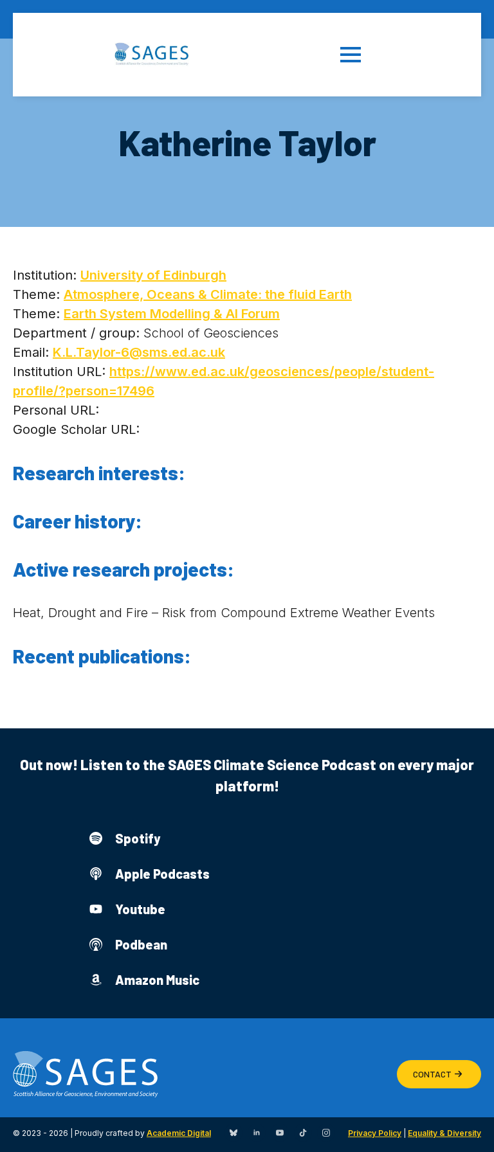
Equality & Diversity (444, 1133)
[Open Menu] (360, 54)
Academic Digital (179, 1133)
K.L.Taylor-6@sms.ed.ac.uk (139, 352)
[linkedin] (257, 1133)
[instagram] (326, 1133)
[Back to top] (468, 1126)
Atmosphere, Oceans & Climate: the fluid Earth (208, 294)
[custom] (233, 1133)
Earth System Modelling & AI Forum (172, 313)
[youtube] (280, 1133)
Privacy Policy (374, 1133)
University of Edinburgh (153, 275)
